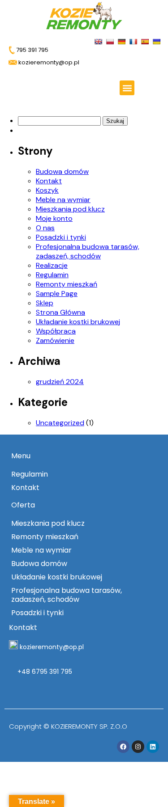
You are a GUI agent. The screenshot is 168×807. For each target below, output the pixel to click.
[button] (127, 87)
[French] (134, 41)
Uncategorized (60, 422)
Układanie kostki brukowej (78, 321)
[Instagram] (138, 746)
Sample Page (57, 293)
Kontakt (49, 181)
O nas (45, 227)
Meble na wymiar (63, 199)
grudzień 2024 (60, 381)
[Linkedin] (152, 746)
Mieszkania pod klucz (70, 209)
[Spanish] (146, 41)
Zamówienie (55, 340)
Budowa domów (62, 171)
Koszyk (47, 190)
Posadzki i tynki (61, 237)
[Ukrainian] (157, 41)
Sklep (44, 303)
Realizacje (52, 265)
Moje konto (54, 218)
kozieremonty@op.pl (52, 646)
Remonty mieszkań (66, 284)
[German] (122, 41)
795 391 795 (31, 50)
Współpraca (56, 331)
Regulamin (52, 274)
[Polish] (111, 41)
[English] (99, 41)
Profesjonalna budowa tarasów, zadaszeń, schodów (87, 251)
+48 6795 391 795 (44, 671)
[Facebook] (123, 746)
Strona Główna (60, 312)
